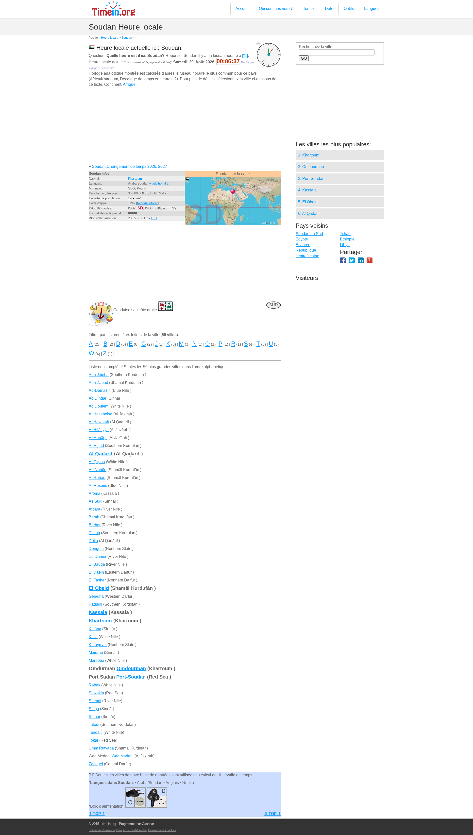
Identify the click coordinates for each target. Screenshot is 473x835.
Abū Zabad (98, 382)
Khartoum (135, 178)
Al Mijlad (96, 445)
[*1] (245, 55)
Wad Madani (123, 756)
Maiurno (96, 652)
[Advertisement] (185, 127)
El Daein (96, 572)
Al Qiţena (97, 462)
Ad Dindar (97, 398)
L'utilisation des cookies (162, 830)
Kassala (98, 612)
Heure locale (109, 37)
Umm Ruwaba (101, 748)
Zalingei (96, 764)
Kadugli (95, 604)
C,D (154, 218)
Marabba (96, 660)
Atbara (94, 509)
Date (329, 8)
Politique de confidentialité (131, 830)
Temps (309, 8)
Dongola (96, 548)
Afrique (129, 84)
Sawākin (96, 693)
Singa (94, 709)
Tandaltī (95, 732)
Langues (371, 8)
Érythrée (303, 245)
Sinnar (94, 717)
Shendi (95, 701)
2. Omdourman (311, 167)
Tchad (345, 234)
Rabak (94, 685)
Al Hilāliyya (99, 430)
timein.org (109, 824)
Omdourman (131, 668)
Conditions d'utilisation (102, 830)
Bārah (94, 517)
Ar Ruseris (98, 485)
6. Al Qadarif (309, 213)
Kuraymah (98, 645)
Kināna (95, 629)
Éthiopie (347, 239)
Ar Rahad (97, 478)
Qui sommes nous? (276, 8)
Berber (95, 525)
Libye (345, 245)
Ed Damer (97, 556)
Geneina (96, 596)
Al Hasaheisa (100, 414)
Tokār (93, 740)
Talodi (94, 724)
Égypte (302, 239)
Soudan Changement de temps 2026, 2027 (129, 166)
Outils (349, 8)
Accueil (242, 8)
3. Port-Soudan (311, 178)
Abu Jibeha (99, 375)
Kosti (93, 637)
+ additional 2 (159, 183)
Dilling (94, 533)
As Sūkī (95, 501)
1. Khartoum (308, 155)
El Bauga (97, 564)
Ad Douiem (98, 406)
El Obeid (99, 588)
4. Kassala (307, 190)
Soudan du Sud (309, 234)
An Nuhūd (97, 470)
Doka (93, 541)
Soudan (126, 37)
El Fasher (97, 580)
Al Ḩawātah (99, 422)
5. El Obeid (308, 202)
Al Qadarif (101, 453)
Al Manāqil (98, 438)
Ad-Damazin (100, 390)
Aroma (94, 493)
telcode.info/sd (147, 203)
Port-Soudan (131, 677)
